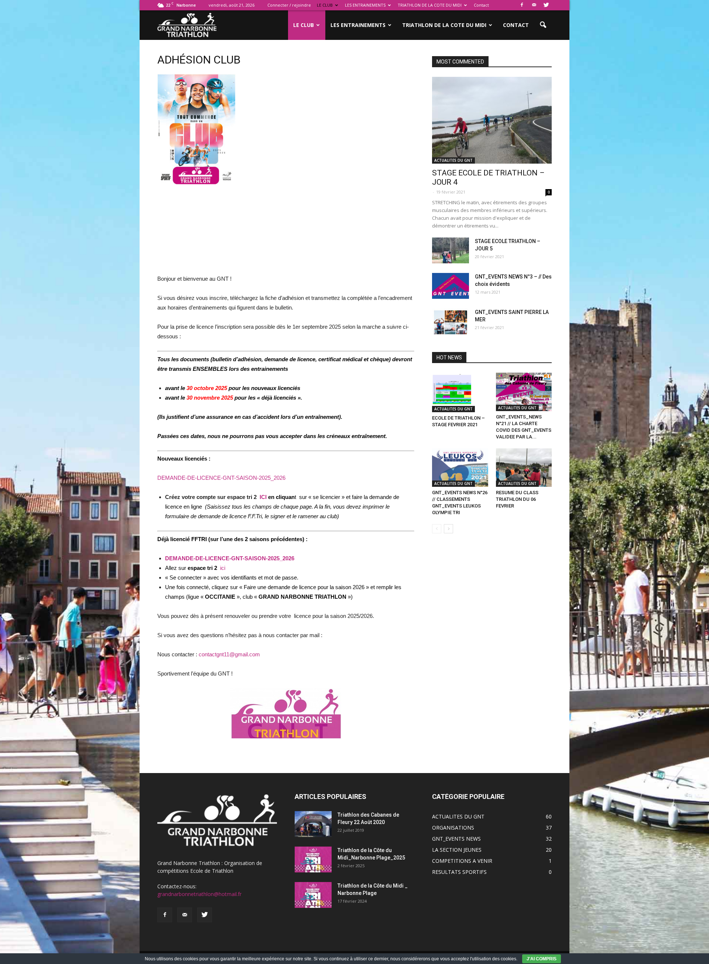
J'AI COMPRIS (541, 958)
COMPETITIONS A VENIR (462, 860)
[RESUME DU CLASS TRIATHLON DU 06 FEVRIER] (524, 467)
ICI (263, 497)
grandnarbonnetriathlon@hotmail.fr (199, 894)
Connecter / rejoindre (289, 5)
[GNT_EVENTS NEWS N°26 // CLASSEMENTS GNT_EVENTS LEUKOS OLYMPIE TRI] (460, 467)
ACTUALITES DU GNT (453, 160)
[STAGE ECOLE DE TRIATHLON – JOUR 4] (492, 120)
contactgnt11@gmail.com (229, 654)
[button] (543, 25)
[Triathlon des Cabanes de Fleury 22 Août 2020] (313, 824)
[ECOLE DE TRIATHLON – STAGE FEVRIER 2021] (460, 392)
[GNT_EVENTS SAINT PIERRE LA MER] (450, 321)
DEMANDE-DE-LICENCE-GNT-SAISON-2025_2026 (221, 478)
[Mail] (534, 5)
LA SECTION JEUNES (457, 849)
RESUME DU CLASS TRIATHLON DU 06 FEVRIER (517, 499)
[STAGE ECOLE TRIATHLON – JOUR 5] (450, 250)
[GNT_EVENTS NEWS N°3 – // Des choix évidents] (450, 286)
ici (222, 568)
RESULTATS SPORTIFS (459, 871)
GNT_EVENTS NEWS (456, 838)
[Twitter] (546, 5)
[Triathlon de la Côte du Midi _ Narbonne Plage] (313, 895)
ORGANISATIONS (453, 827)
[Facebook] (521, 5)
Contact (481, 5)
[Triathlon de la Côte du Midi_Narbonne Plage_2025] (313, 859)
